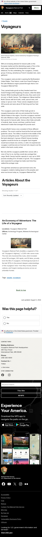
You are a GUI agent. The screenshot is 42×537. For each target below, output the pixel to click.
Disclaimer (4, 516)
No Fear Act (5, 513)
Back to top (21, 290)
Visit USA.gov (7, 533)
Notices (3, 504)
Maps (15, 13)
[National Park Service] (2, 8)
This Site (21, 391)
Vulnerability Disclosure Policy (11, 519)
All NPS (21, 396)
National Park (14, 8)
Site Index (5, 367)
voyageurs (17, 278)
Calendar (21, 13)
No (8, 323)
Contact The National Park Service (12, 507)
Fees (27, 13)
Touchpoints (9, 332)
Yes (8, 317)
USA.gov (4, 522)
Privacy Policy (5, 498)
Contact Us (5, 361)
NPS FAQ (4, 510)
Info (2, 13)
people (9, 278)
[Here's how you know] (21, 2)
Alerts (8, 13)
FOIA (2, 501)
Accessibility (5, 494)
